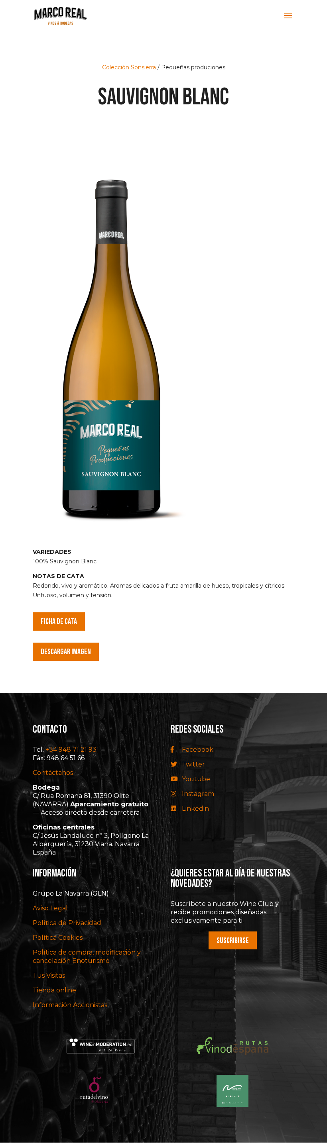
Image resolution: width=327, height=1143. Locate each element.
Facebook (196, 749)
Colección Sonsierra (129, 67)
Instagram (197, 794)
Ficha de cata (59, 621)
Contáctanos (53, 772)
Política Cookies (58, 937)
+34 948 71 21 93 (71, 749)
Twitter (192, 764)
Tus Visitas (49, 975)
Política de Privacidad (67, 923)
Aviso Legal (50, 908)
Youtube (195, 779)
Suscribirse (233, 940)
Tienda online (54, 990)
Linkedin (194, 808)
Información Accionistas (70, 1005)
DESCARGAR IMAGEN (66, 652)
